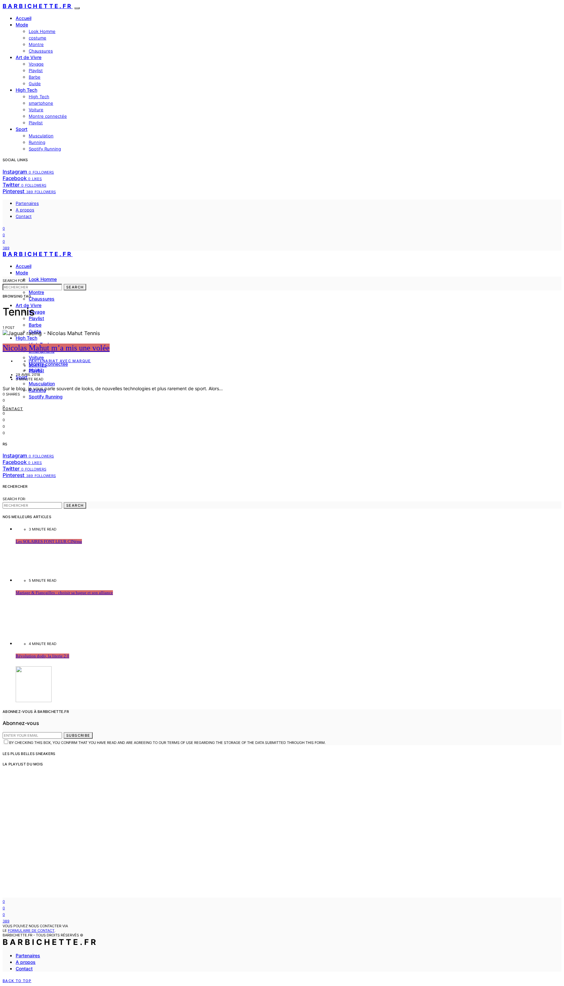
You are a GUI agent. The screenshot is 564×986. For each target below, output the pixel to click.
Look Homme (42, 31)
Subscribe (78, 735)
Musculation (41, 135)
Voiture (36, 109)
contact (13, 409)
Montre (36, 44)
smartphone (41, 103)
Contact (24, 216)
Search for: (14, 280)
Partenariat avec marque (60, 361)
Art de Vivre (28, 57)
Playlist (36, 70)
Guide (35, 83)
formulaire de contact (31, 930)
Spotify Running (45, 148)
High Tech (26, 90)
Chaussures (41, 51)
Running (37, 142)
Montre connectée (48, 116)
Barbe (34, 77)
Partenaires (27, 203)
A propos (25, 209)
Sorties (38, 365)
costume (37, 37)
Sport (21, 129)
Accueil (23, 18)
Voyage (36, 64)
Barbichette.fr (38, 6)
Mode (22, 24)
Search (75, 287)
